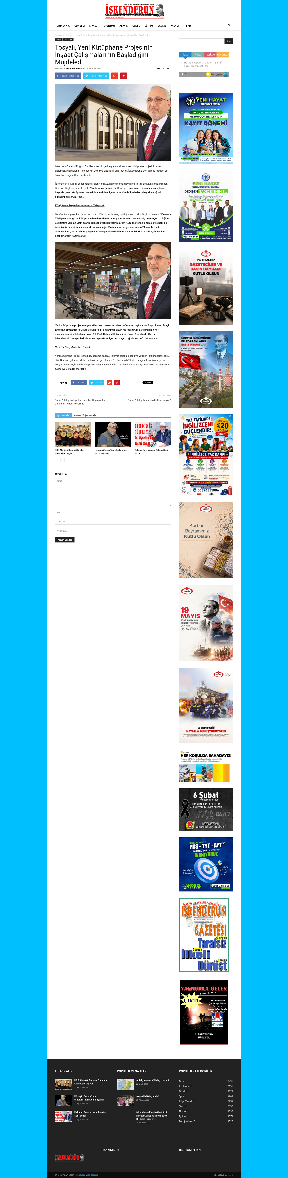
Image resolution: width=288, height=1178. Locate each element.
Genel (136, 25)
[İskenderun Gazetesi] (144, 11)
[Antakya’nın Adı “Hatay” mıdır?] (125, 1084)
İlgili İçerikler (63, 415)
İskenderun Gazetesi (76, 68)
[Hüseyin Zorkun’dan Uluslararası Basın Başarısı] (113, 434)
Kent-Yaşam (68, 40)
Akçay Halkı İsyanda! (147, 1096)
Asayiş (124, 25)
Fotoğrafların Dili (188, 1121)
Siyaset (94, 25)
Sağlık (162, 25)
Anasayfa (63, 25)
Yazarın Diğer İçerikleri (85, 415)
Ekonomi (109, 25)
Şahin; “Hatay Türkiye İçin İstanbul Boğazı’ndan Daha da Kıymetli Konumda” (80, 402)
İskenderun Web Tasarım (86, 1174)
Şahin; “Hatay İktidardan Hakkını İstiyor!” (149, 400)
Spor (189, 25)
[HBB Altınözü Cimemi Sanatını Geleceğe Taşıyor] (73, 434)
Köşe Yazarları (186, 1101)
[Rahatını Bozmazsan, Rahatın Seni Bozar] (153, 434)
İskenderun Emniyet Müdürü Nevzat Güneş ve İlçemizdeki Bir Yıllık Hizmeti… (152, 1115)
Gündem (79, 25)
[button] (229, 26)
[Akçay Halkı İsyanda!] (125, 1100)
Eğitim (148, 25)
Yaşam (174, 25)
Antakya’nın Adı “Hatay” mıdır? (152, 1080)
